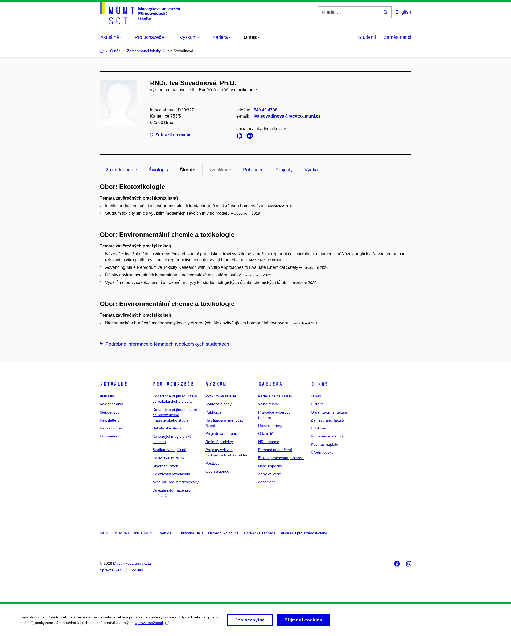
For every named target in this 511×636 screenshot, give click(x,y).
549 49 (265, 110)
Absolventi (266, 482)
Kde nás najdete (324, 444)
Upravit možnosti (149, 623)
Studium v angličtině (169, 450)
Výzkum (215, 384)
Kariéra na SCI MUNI (276, 396)
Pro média (108, 436)
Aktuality (107, 396)
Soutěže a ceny (218, 404)
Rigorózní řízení (166, 466)
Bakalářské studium (169, 428)
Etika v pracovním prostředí (281, 458)
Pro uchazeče (173, 384)
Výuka (311, 169)
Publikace (253, 169)
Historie (317, 404)
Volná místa (268, 404)
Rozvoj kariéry (270, 425)
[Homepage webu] (140, 13)
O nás (319, 384)
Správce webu (112, 570)
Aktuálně (113, 384)
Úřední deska (322, 452)
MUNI (104, 533)
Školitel (188, 169)
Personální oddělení (275, 450)
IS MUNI (122, 533)
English (403, 12)
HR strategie (268, 442)
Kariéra (270, 384)
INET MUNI (143, 533)
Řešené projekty (219, 442)
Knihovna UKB (191, 533)
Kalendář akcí (111, 404)
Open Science (217, 471)
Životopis (158, 169)
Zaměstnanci (397, 37)
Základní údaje (121, 169)
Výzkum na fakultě (220, 396)
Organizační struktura (329, 412)
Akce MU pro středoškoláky (176, 482)
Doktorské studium (168, 458)
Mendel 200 (110, 412)
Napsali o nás (111, 428)
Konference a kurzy (327, 436)
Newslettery (109, 420)
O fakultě (265, 433)
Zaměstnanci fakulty (328, 420)
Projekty (284, 169)
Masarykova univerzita (132, 563)
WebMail (166, 533)
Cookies (136, 570)
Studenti (367, 37)
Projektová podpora (221, 433)
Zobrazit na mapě (172, 135)
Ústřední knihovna (223, 533)
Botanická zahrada (259, 533)
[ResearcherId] (240, 136)
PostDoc (212, 463)
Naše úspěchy (270, 466)
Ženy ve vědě (269, 474)
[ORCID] (251, 136)
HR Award (319, 428)
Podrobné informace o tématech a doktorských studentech (167, 344)
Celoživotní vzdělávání (171, 474)
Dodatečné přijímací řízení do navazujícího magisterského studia (175, 415)
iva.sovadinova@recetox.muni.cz (287, 116)
